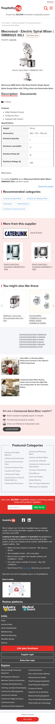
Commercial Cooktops (9, 695)
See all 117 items (36, 233)
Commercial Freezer (13, 471)
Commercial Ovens (35, 670)
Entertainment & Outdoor (37, 677)
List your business (27, 648)
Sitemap (4, 643)
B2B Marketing (6, 632)
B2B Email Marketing (8, 635)
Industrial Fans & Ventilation (38, 692)
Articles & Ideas (6, 624)
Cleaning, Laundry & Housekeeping (13, 688)
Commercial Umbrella (37, 461)
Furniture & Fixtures (35, 688)
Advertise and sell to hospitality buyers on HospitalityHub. (25, 574)
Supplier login (27, 654)
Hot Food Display (36, 477)
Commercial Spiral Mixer (10, 25)
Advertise (50, 2)
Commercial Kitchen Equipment (12, 706)
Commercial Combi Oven (14, 458)
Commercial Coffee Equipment (12, 691)
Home (3, 621)
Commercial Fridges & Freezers (12, 699)
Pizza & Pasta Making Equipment (40, 699)
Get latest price (32, 35)
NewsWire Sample (7, 639)
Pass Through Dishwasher (39, 483)
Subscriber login (27, 660)
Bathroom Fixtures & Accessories (13, 680)
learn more (12, 429)
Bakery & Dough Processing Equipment (26, 23)
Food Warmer (34, 473)
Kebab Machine (35, 480)
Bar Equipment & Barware (10, 677)
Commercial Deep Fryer (14, 467)
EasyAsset (27, 568)
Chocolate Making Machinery (11, 684)
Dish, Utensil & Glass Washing (39, 674)
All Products (6, 23)
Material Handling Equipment (38, 696)
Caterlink (12, 40)
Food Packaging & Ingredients (39, 681)
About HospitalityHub (8, 628)
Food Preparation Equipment (38, 685)
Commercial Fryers (8, 702)
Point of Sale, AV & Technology (39, 703)
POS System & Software (38, 487)
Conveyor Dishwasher (38, 470)
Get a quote (27, 719)
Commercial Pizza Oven (14, 483)
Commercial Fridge (12, 474)
